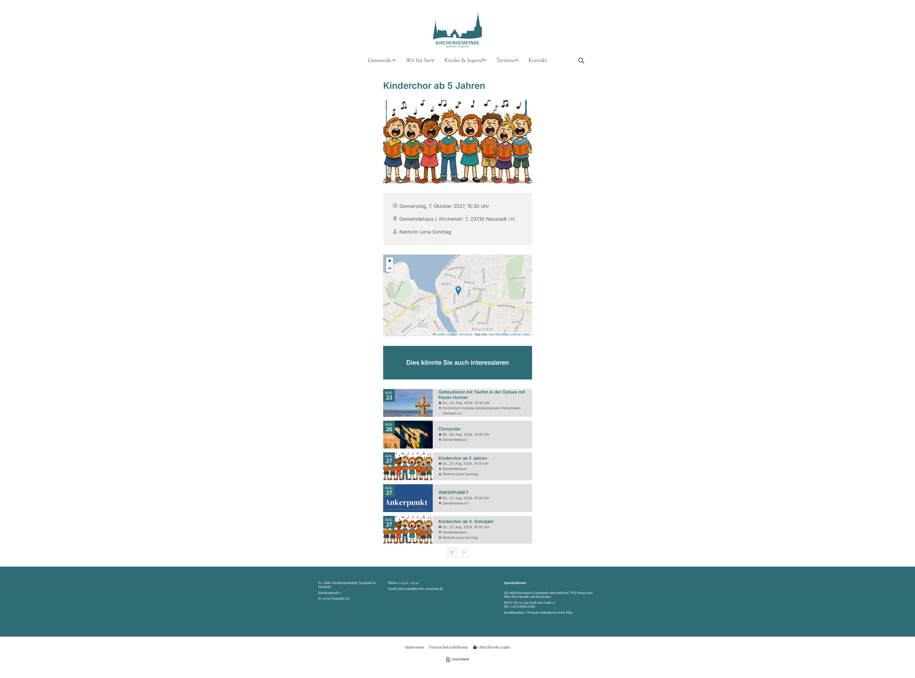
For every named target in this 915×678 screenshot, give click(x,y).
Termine (505, 61)
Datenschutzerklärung (448, 646)
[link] (382, 61)
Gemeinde (380, 61)
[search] (581, 60)
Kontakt (538, 61)
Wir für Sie (418, 61)
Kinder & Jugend (463, 61)
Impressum (414, 646)
